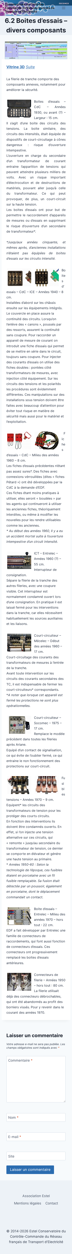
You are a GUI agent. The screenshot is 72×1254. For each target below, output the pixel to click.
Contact (51, 1203)
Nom (13, 1118)
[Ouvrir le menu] (63, 8)
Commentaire (20, 1060)
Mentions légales (27, 1203)
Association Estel (36, 1196)
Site (11, 1156)
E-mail (14, 1137)
